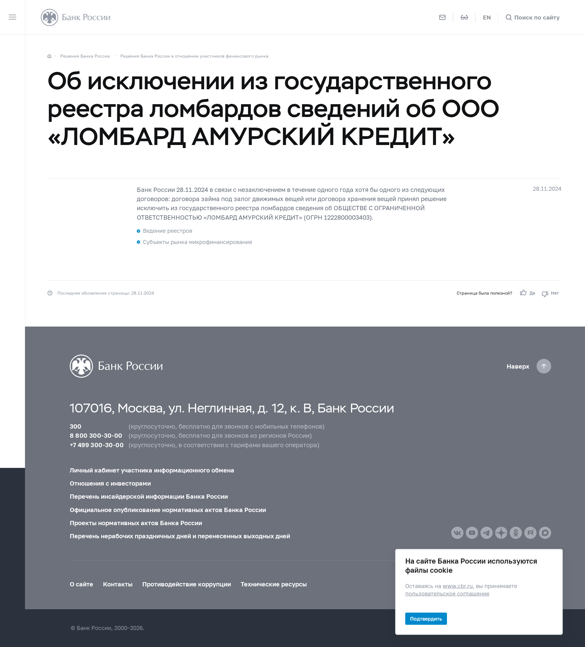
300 (76, 426)
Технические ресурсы (274, 584)
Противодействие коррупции (186, 584)
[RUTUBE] (530, 533)
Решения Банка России (85, 55)
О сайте (81, 584)
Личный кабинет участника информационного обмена (152, 470)
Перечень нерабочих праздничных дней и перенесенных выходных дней (180, 535)
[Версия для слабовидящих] (464, 17)
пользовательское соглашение (447, 593)
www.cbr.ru (458, 585)
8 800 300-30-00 (96, 435)
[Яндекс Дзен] (501, 533)
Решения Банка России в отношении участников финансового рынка (194, 55)
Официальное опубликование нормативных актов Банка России (168, 509)
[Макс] (545, 533)
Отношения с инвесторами (110, 483)
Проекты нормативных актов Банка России (136, 522)
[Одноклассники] (516, 533)
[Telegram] (486, 533)
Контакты (118, 584)
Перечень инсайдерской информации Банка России (149, 496)
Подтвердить (426, 618)
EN (487, 17)
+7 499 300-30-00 (97, 444)
